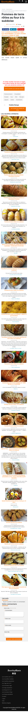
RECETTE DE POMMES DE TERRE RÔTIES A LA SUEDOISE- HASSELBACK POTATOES (14, 245)
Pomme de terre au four (15, 550)
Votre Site (6, 632)
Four (12, 97)
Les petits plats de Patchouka (16, 275)
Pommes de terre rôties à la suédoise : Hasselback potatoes (14, 175)
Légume (6, 100)
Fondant (6, 97)
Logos (3, 699)
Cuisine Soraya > (9, 9)
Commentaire (8, 610)
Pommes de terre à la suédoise (14, 522)
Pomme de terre (8, 94)
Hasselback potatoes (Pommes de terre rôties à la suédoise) (14, 269)
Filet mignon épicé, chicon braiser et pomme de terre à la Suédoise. (14, 588)
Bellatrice (16, 389)
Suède (12, 100)
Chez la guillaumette (16, 367)
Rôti (16, 97)
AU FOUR (17, 33)
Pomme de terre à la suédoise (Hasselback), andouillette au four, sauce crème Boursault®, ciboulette (14, 477)
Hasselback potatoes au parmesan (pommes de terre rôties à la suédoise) (14, 338)
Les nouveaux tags (7, 685)
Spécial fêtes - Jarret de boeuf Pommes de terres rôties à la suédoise (14, 449)
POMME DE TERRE (14, 35)
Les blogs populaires (7, 694)
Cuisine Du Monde (15, 460)
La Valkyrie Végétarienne (16, 433)
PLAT (3, 32)
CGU (3, 701)
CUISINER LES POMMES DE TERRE (14, 32)
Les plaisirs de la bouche (16, 594)
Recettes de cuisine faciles (15, 182)
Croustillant (17, 94)
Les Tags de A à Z (6, 683)
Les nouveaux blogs (7, 692)
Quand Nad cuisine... (16, 159)
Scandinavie (19, 100)
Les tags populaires (7, 688)
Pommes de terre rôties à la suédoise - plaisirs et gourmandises (14, 315)
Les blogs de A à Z (7, 690)
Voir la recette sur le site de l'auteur (14, 89)
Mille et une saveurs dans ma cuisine (15, 571)
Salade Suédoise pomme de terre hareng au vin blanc (14, 501)
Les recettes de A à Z (7, 677)
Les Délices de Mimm (15, 229)
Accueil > (4, 9)
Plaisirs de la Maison (15, 299)
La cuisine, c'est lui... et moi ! (15, 348)
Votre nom (8, 619)
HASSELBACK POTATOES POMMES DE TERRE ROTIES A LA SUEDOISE (14, 383)
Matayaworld (15, 507)
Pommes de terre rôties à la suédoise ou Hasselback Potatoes (14, 198)
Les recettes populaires (8, 681)
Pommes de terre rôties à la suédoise (14, 152)
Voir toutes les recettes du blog (17, 109)
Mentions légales (6, 703)
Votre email (8, 625)
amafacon (16, 485)
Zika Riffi (15, 253)
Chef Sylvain (15, 136)
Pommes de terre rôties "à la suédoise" (14, 404)
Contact (4, 696)
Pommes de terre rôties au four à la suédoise (14, 129)
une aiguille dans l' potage (15, 528)
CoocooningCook (15, 321)
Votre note (6, 608)
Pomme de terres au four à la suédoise (14, 565)
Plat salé (22, 97)
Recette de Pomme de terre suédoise (14, 544)
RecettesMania (7, 1)
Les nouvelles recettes (8, 679)
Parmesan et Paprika (15, 410)
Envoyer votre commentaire (14, 639)
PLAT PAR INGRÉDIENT (8, 33)
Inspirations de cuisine (15, 206)
